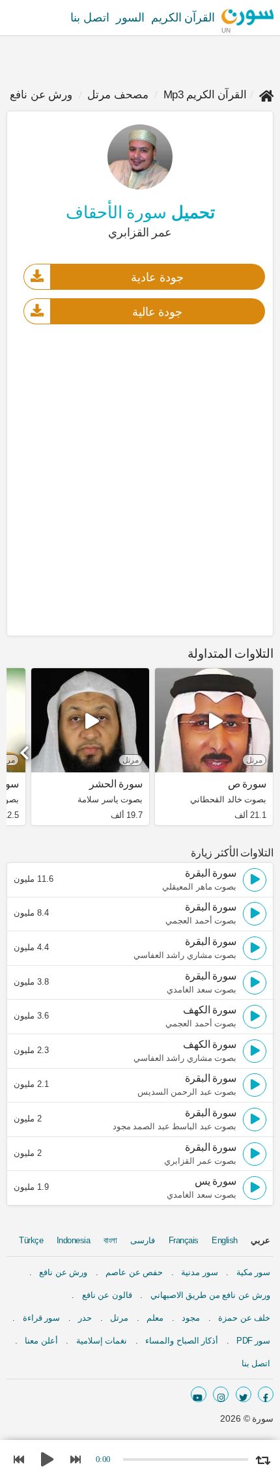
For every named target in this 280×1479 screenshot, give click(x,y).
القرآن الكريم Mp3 (205, 95)
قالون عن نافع (107, 1295)
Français (184, 1240)
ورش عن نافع (41, 95)
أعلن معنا (41, 1340)
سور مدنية (199, 1272)
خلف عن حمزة (244, 1318)
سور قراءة (42, 1318)
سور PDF (253, 1340)
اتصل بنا (89, 17)
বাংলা (110, 1240)
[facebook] (265, 1394)
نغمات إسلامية (102, 1340)
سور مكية (253, 1272)
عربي (260, 1240)
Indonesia (74, 1240)
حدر (85, 1318)
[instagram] (221, 1394)
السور (130, 17)
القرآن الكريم (183, 17)
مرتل (119, 1318)
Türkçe (31, 1240)
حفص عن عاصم (134, 1272)
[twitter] (243, 1394)
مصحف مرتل (117, 95)
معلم (155, 1318)
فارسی (142, 1240)
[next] (26, 748)
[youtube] (198, 1394)
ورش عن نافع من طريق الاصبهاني (210, 1295)
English (225, 1240)
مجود (191, 1318)
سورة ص (247, 784)
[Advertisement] (140, 479)
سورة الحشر (116, 784)
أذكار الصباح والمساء (181, 1340)
